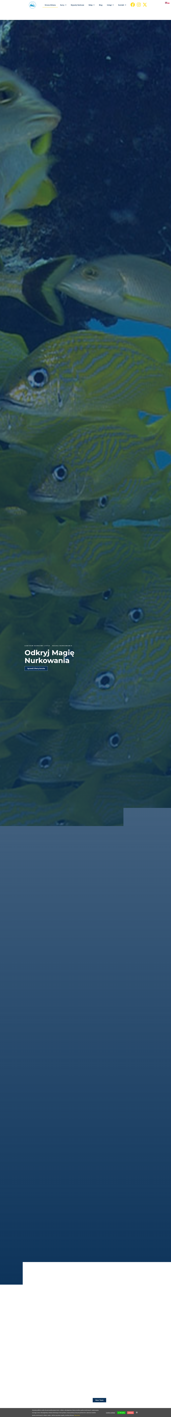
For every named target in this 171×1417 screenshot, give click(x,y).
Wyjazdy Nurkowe (77, 5)
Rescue (128, 1343)
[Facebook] (132, 4)
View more (77, 1415)
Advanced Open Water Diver (114, 1343)
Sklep (91, 5)
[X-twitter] (145, 4)
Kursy (62, 5)
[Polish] (168, 2)
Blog (100, 5)
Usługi (109, 5)
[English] (166, 2)
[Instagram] (139, 4)
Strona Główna (50, 5)
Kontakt (121, 5)
